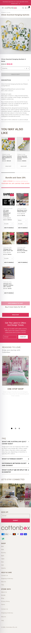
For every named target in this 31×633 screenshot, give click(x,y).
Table (2, 559)
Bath (2, 555)
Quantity (4, 68)
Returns (3, 581)
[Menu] (3, 7)
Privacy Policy (5, 601)
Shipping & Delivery (7, 578)
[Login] (26, 7)
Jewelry (3, 568)
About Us (4, 592)
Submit (15, 520)
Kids (2, 549)
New (2, 562)
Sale (2, 565)
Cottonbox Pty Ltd (11, 627)
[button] (15, 80)
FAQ (2, 584)
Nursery (3, 552)
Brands (3, 595)
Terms (3, 604)
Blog (2, 598)
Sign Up (23, 337)
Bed (2, 546)
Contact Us (4, 575)
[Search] (23, 7)
